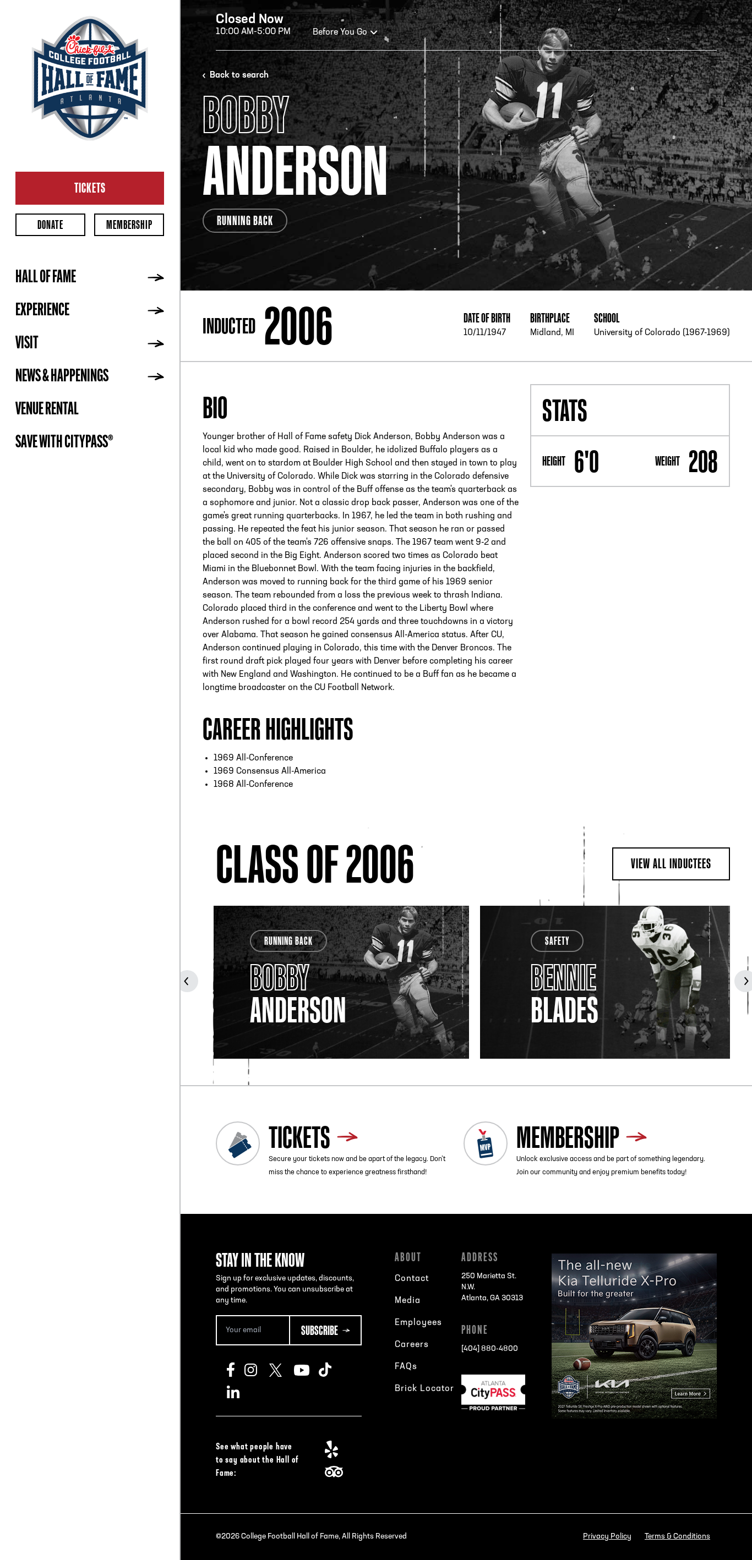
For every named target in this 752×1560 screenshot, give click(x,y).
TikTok (331, 1370)
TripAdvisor (337, 1471)
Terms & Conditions (677, 1536)
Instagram (256, 1370)
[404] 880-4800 (489, 1349)
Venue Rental (47, 410)
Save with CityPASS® (64, 443)
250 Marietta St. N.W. (492, 1287)
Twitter (281, 1370)
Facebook (235, 1370)
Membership (129, 225)
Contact (412, 1278)
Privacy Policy (607, 1536)
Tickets (90, 187)
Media (408, 1300)
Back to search (239, 75)
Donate (50, 225)
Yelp (337, 1449)
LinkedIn (239, 1392)
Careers (412, 1344)
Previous (187, 981)
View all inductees (671, 863)
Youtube (306, 1370)
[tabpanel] (341, 982)
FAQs (406, 1366)
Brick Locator (424, 1388)
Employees (418, 1322)
